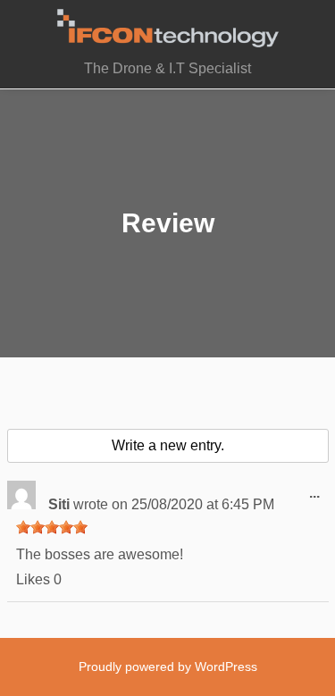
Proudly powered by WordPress (168, 666)
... (319, 499)
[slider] (52, 527)
